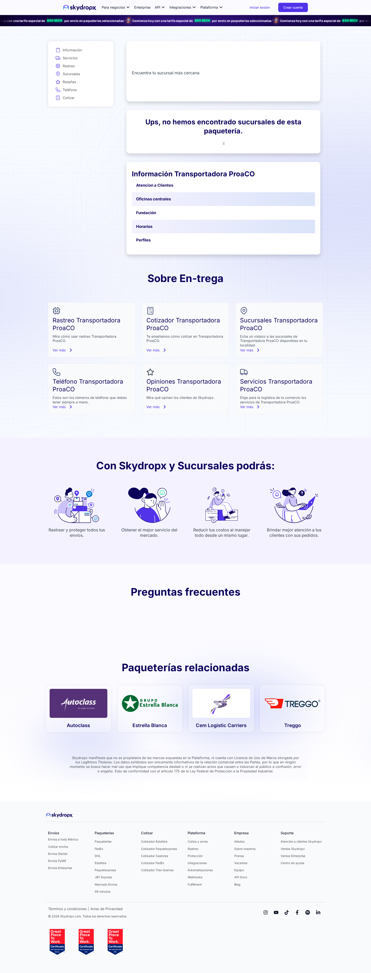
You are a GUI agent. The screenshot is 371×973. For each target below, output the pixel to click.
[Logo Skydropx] (79, 7)
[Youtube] (276, 912)
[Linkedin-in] (318, 912)
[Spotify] (307, 912)
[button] (116, 7)
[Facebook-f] (297, 912)
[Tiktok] (286, 912)
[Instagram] (265, 912)
